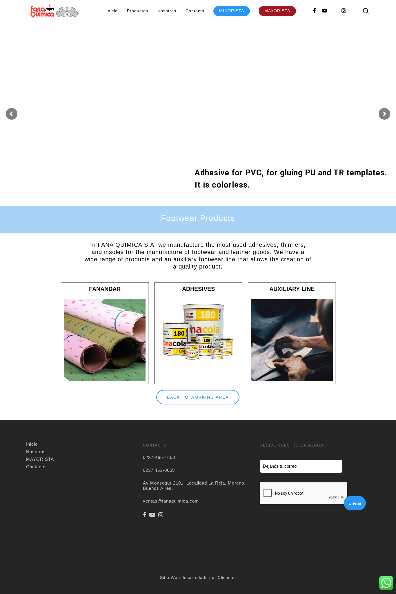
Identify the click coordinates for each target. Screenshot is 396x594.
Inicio (112, 10)
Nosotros (166, 10)
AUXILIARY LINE (292, 289)
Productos (137, 10)
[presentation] (304, 493)
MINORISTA (231, 10)
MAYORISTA (277, 10)
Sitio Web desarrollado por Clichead (198, 577)
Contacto (195, 10)
